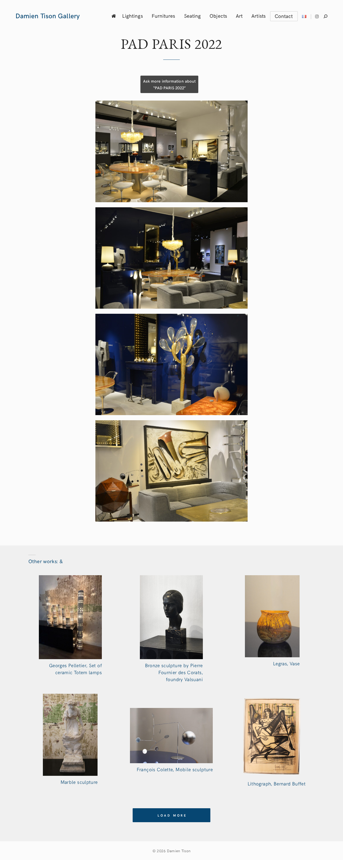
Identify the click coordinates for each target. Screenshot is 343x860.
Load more (172, 815)
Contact (284, 15)
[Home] (114, 15)
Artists (258, 15)
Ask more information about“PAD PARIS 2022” (169, 84)
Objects (218, 15)
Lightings (132, 15)
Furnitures (163, 15)
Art (239, 15)
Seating (192, 15)
